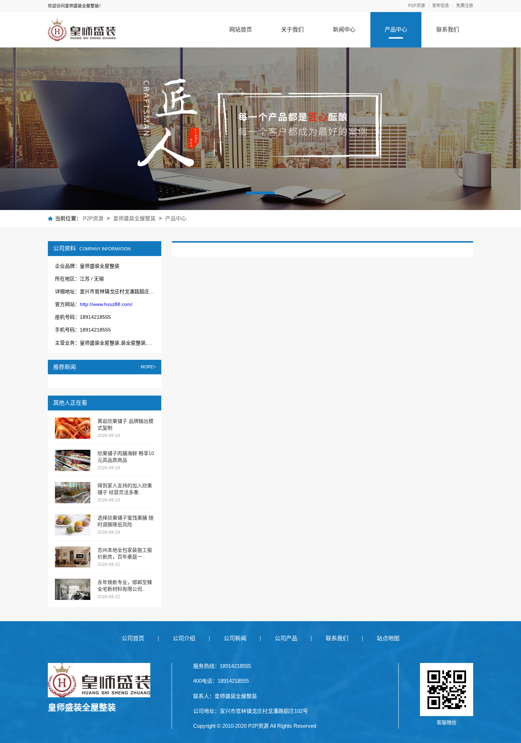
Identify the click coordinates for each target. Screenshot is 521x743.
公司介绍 (184, 638)
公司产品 (286, 638)
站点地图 (388, 638)
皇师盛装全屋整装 (134, 218)
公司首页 (133, 638)
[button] (260, 193)
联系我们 (447, 30)
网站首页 (240, 30)
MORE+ (148, 367)
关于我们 (292, 30)
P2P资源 (416, 6)
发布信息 (440, 6)
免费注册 (464, 6)
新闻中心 (344, 30)
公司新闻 (235, 638)
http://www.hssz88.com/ (106, 304)
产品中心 (396, 30)
